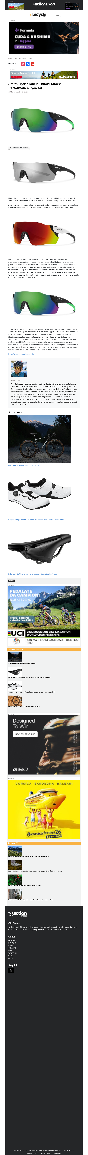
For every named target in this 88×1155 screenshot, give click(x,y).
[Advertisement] (44, 996)
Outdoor (12, 940)
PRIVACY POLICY (45, 1153)
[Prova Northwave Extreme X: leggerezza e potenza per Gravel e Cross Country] (44, 865)
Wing (10, 956)
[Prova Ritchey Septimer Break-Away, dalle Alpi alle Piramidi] (44, 851)
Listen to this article (20, 147)
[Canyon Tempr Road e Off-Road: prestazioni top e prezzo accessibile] (44, 686)
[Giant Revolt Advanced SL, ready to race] (44, 657)
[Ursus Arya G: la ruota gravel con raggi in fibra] (44, 701)
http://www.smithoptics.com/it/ (21, 354)
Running (12, 943)
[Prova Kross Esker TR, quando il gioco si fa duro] (44, 880)
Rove (10, 945)
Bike (15, 58)
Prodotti (29, 58)
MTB (10, 950)
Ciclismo (22, 58)
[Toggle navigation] (58, 15)
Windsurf (12, 953)
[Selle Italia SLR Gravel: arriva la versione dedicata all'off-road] (44, 672)
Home (10, 58)
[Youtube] (11, 970)
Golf (10, 958)
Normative (57, 1153)
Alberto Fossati (15, 92)
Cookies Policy (32, 1153)
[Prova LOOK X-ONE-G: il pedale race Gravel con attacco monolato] (44, 894)
